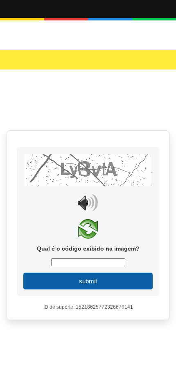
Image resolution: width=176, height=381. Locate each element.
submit (88, 281)
